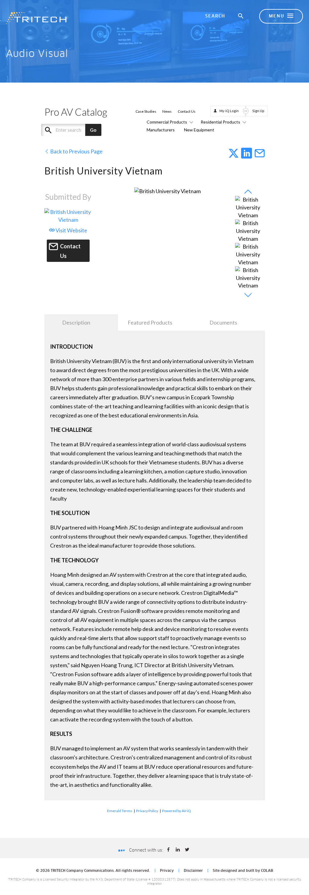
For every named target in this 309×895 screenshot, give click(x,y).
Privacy (167, 871)
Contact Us (187, 111)
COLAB (267, 871)
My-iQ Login (229, 111)
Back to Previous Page (76, 151)
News (167, 111)
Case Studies (145, 111)
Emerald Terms (119, 811)
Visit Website (71, 230)
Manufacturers (161, 129)
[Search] (241, 16)
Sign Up (258, 111)
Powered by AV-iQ (176, 811)
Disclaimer (193, 871)
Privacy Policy (147, 811)
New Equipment (199, 129)
